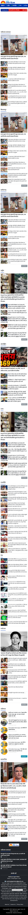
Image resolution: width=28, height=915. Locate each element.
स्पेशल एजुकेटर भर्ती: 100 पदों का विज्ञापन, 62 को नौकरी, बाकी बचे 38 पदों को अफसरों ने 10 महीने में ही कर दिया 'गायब (17, 821)
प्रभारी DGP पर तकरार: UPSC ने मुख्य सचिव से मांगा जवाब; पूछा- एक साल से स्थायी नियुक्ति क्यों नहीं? (17, 714)
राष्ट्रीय (8, 5)
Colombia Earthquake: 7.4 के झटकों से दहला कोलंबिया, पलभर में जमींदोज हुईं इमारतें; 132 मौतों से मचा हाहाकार (17, 387)
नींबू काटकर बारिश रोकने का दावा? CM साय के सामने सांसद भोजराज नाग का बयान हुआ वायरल (17, 509)
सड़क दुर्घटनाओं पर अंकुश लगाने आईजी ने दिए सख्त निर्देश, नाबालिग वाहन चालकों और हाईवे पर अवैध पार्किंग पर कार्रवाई (17, 834)
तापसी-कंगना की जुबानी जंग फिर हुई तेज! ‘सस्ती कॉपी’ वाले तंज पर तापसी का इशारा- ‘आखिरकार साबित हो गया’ (17, 660)
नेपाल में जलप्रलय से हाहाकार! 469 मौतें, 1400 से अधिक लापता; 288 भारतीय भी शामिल (13, 370)
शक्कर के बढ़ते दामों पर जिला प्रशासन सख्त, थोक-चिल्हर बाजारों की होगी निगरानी (16, 168)
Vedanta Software (17, 912)
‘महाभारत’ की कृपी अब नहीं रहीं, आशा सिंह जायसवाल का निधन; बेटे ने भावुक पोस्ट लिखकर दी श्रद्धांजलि (14, 654)
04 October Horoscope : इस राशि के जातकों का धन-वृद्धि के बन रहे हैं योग (16, 743)
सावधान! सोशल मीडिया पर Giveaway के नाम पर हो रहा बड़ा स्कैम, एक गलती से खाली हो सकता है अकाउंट (17, 559)
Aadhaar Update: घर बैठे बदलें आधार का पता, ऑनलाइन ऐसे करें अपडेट (16, 577)
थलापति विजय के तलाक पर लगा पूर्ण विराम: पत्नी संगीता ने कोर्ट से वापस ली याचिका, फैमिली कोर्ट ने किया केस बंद (17, 665)
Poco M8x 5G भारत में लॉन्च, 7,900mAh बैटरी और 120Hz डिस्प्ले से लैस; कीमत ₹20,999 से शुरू (17, 588)
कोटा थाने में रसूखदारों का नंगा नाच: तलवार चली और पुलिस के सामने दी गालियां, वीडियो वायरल (17, 722)
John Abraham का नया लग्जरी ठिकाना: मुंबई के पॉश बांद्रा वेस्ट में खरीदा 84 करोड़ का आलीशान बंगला (17, 682)
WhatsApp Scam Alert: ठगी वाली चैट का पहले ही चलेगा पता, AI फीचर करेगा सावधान (17, 616)
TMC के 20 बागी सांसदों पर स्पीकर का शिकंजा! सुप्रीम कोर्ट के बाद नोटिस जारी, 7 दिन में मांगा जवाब (17, 515)
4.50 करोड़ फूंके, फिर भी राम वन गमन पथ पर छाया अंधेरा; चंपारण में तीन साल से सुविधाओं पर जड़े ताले (17, 97)
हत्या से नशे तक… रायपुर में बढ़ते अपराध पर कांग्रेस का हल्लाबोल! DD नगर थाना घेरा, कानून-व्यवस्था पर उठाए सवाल (17, 527)
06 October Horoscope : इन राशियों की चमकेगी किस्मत (17, 728)
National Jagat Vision (18, 909)
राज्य (20, 5)
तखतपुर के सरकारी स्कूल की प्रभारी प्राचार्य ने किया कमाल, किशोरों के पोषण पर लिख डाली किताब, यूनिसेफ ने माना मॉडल (17, 810)
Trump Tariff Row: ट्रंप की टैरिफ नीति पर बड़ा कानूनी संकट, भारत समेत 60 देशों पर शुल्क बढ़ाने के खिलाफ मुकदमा (17, 399)
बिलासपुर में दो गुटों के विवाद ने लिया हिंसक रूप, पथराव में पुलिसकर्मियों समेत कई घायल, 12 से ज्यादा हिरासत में (17, 86)
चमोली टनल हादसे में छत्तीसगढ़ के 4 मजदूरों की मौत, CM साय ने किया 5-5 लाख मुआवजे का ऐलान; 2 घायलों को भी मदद (17, 550)
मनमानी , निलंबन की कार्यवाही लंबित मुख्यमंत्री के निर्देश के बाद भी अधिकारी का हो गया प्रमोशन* (17, 803)
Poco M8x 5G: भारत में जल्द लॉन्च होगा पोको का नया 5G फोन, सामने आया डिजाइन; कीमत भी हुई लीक (17, 622)
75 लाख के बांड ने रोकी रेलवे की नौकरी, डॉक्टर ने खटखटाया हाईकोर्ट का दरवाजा (16, 79)
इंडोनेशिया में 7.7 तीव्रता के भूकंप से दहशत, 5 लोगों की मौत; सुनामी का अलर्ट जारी (17, 380)
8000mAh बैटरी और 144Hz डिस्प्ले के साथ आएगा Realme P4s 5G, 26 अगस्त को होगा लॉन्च (17, 599)
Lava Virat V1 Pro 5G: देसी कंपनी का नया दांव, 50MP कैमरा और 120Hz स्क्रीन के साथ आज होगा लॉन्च (16, 583)
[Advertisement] (14, 20)
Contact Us (12, 904)
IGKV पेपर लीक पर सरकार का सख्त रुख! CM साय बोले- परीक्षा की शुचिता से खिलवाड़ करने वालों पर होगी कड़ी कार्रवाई (17, 544)
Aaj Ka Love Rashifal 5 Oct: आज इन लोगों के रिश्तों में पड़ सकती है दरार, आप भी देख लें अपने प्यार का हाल (17, 736)
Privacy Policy (20, 904)
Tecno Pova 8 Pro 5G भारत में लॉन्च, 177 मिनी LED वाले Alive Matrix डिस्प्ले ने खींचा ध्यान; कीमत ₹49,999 (17, 606)
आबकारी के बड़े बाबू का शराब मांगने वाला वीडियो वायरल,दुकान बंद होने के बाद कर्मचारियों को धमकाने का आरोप (17, 815)
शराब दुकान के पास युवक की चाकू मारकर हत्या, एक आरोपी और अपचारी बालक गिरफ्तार (13, 58)
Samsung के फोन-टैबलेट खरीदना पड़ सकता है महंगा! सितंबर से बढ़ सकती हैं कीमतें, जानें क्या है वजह (17, 571)
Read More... (24, 185)
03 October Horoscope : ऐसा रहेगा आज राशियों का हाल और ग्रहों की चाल (17, 750)
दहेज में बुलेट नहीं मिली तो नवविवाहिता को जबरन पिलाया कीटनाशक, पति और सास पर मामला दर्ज (16, 68)
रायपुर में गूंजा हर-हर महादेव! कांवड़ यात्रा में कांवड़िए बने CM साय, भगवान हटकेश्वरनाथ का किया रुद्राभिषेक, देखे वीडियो (17, 539)
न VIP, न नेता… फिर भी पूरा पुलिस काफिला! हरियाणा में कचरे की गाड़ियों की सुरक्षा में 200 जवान (17, 312)
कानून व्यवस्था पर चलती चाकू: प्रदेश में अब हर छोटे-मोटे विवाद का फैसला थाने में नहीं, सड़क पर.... (17, 532)
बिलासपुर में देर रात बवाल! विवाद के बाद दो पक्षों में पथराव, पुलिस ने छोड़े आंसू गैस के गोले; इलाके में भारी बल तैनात (17, 181)
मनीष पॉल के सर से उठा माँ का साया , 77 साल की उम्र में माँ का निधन (17, 699)
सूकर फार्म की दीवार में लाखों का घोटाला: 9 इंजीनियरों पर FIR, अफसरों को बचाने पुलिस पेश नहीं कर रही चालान (17, 103)
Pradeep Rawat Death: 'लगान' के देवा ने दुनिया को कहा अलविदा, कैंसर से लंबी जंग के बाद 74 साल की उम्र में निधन (17, 671)
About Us (7, 904)
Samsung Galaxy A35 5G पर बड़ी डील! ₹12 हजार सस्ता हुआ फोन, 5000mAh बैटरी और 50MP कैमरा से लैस (17, 595)
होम (4, 5)
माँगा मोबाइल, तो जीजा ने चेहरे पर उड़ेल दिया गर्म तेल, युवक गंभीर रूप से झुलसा (17, 74)
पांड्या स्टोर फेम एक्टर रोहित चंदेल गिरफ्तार (15, 687)
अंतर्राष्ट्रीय (14, 5)
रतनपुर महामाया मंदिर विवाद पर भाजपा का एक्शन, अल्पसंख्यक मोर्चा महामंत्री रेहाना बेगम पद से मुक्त (17, 62)
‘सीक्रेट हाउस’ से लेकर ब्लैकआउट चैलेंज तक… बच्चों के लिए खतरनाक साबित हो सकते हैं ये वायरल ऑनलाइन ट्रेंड (17, 566)
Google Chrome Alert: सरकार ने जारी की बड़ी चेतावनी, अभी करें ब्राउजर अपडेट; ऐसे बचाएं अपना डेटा (17, 611)
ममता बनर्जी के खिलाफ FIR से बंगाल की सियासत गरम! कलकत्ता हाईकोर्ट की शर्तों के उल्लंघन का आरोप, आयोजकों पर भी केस (17, 306)
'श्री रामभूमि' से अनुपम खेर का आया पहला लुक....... (16, 693)
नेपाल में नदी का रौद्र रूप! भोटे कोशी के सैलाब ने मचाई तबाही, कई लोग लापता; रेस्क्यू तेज (17, 375)
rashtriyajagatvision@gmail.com (14, 881)
